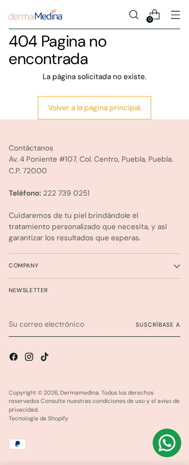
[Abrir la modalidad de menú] (175, 15)
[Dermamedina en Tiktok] (45, 358)
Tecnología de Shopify (38, 418)
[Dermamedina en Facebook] (14, 358)
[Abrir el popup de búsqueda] (133, 15)
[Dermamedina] (35, 14)
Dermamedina (79, 393)
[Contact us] (167, 443)
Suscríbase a (158, 325)
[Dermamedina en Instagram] (30, 358)
